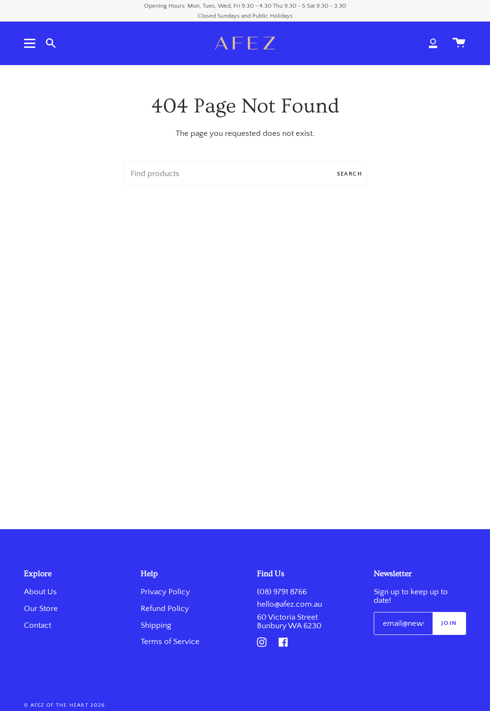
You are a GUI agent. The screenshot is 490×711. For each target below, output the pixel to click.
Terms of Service (170, 641)
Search (349, 174)
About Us (40, 592)
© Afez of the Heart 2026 (64, 705)
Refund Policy (165, 608)
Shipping (156, 625)
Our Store (41, 608)
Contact (37, 625)
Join (449, 623)
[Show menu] (31, 43)
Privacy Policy (165, 592)
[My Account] (433, 43)
